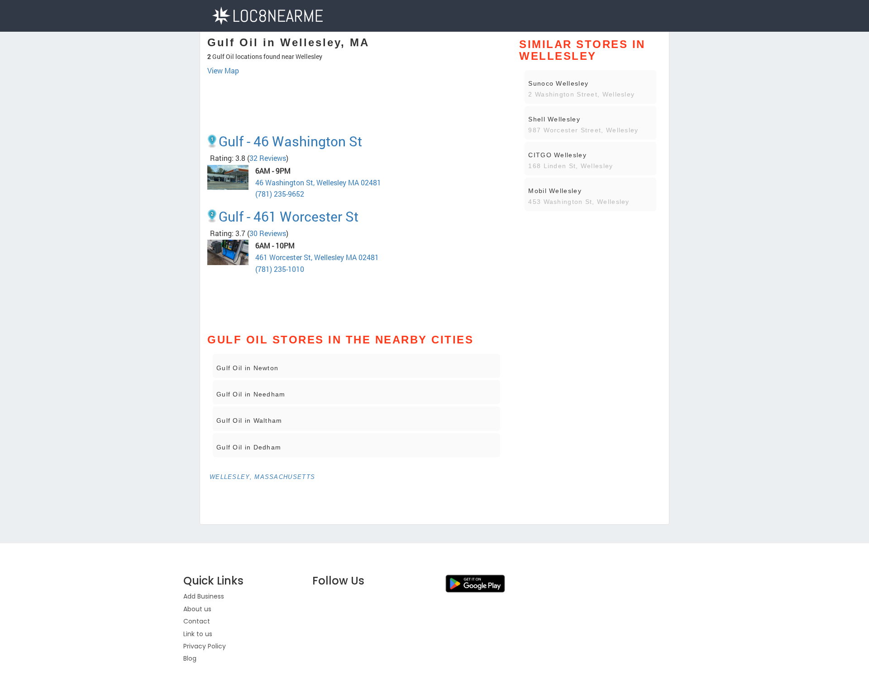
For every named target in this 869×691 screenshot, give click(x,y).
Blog (189, 658)
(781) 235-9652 (279, 193)
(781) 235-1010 (279, 269)
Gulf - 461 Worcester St (288, 216)
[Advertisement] (356, 101)
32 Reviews (267, 158)
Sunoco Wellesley (558, 83)
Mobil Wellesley (555, 190)
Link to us (197, 633)
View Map (223, 70)
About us (197, 609)
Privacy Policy (204, 646)
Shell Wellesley (554, 119)
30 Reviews (267, 233)
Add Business (203, 596)
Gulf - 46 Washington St (290, 141)
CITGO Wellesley (557, 155)
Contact (196, 621)
